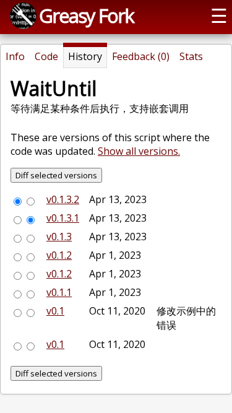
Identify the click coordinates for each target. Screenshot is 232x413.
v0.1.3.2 (62, 199)
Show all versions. (139, 151)
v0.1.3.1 (62, 218)
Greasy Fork (86, 15)
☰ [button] (219, 15)
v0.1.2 (59, 255)
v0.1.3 (59, 236)
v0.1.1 (59, 292)
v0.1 (55, 311)
